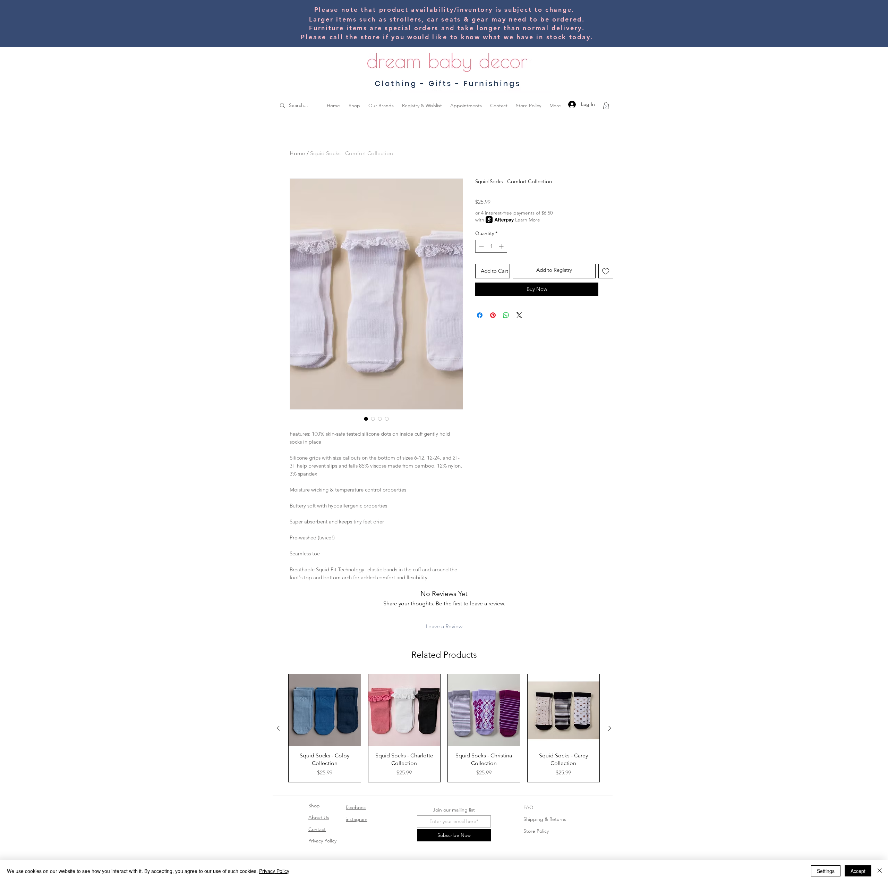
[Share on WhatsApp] (506, 315)
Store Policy (536, 831)
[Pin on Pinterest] (493, 315)
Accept (858, 870)
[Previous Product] (278, 728)
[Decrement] (480, 246)
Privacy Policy (322, 841)
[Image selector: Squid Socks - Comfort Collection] (365, 418)
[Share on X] (519, 315)
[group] (444, 728)
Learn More (527, 220)
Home (297, 153)
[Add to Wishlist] (605, 271)
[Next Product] (610, 728)
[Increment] (501, 246)
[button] (606, 105)
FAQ (528, 807)
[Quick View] (325, 710)
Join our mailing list (454, 809)
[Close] (880, 870)
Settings (826, 870)
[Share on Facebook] (480, 315)
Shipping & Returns (544, 819)
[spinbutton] (491, 246)
